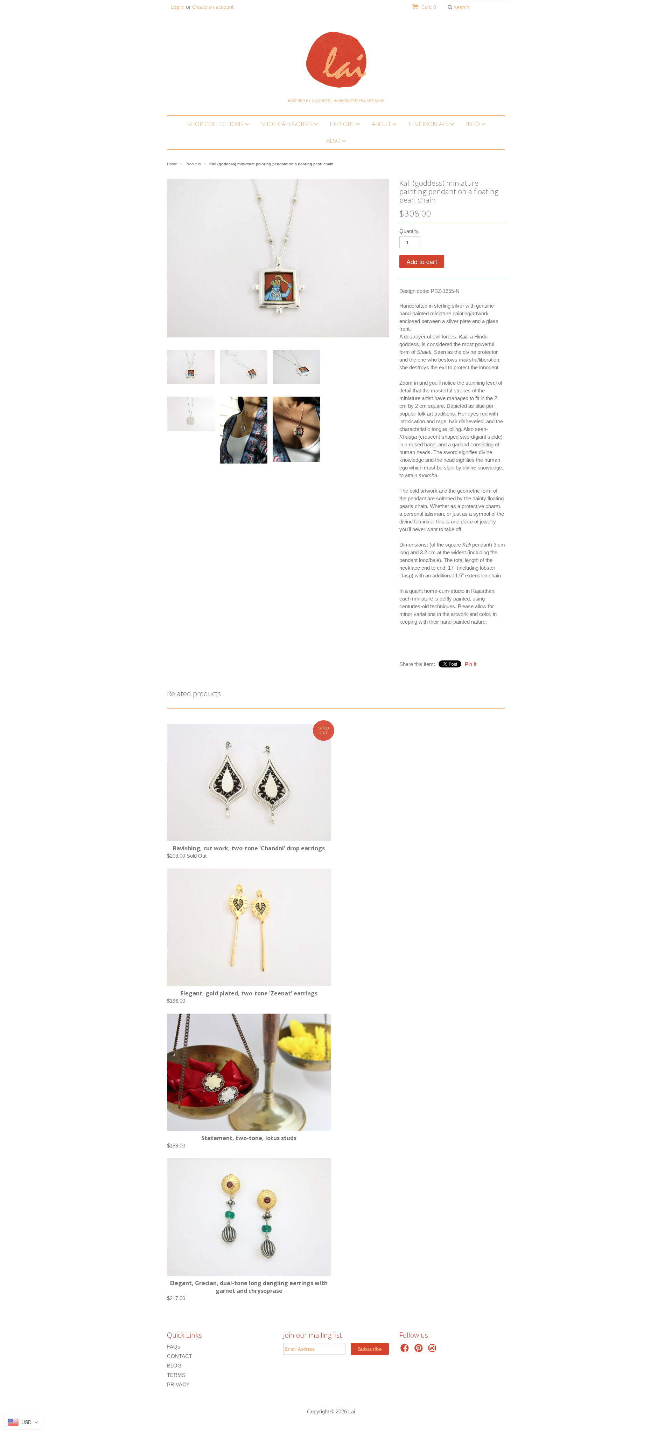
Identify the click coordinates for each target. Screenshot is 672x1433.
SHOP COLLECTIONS (216, 124)
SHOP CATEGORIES (287, 124)
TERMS (176, 1375)
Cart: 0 (428, 7)
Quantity (409, 231)
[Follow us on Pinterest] (419, 1350)
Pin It (470, 664)
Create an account (213, 7)
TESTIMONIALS (429, 124)
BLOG (174, 1366)
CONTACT (179, 1356)
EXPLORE (343, 124)
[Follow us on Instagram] (433, 1350)
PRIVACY (178, 1384)
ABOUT (382, 124)
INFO (473, 124)
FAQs (173, 1347)
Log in (177, 7)
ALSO (334, 141)
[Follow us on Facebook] (405, 1350)
